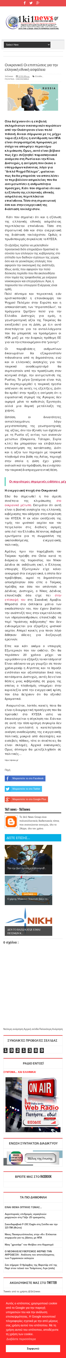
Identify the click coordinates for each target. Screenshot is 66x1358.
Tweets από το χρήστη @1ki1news (21, 1291)
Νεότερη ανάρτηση (13, 1029)
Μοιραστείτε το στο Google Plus (29, 799)
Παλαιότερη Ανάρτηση (51, 1029)
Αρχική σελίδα (31, 1029)
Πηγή (7, 770)
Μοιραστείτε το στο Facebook (28, 778)
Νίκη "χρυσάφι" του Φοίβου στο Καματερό (29, 1244)
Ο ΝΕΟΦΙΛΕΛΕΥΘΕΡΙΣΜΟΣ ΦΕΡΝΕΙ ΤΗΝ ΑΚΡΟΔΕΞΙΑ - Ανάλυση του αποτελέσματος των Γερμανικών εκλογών (29, 1254)
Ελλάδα (38, 76)
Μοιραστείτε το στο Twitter (26, 788)
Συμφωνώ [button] (33, 1348)
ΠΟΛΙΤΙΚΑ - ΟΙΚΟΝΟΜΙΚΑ (17, 79)
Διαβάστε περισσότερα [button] (21, 1339)
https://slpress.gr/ (11, 760)
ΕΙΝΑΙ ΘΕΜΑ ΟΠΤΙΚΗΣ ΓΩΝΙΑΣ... (23, 1207)
